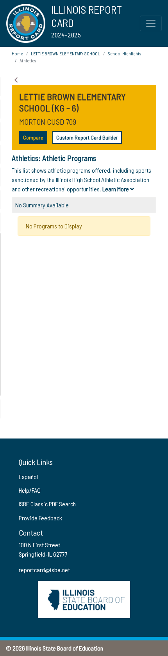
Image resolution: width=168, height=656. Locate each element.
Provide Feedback (40, 518)
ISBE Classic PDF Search (47, 503)
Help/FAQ (30, 490)
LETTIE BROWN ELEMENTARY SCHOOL (65, 53)
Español (28, 476)
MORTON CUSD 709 (47, 121)
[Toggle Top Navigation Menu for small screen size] (151, 23)
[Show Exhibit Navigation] (16, 80)
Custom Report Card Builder (87, 137)
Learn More (116, 189)
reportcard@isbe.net (44, 569)
